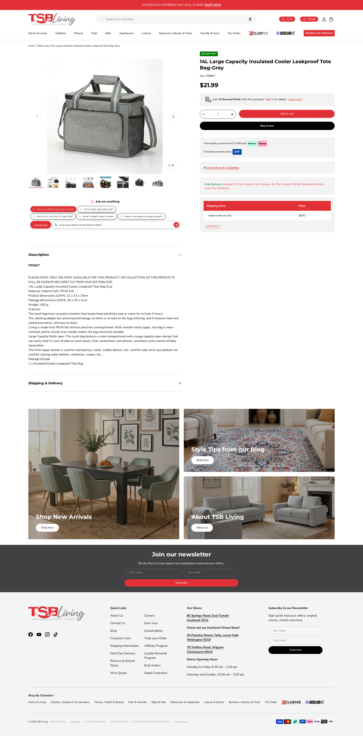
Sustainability (153, 631)
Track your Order (155, 638)
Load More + (213, 226)
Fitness (78, 33)
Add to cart (287, 113)
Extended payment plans (217, 151)
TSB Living (43, 46)
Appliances (126, 33)
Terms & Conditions (95, 721)
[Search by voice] (250, 19)
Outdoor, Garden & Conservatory (70, 702)
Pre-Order (234, 33)
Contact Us (117, 623)
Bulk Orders (152, 665)
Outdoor (60, 33)
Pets (94, 33)
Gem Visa (150, 623)
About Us (202, 527)
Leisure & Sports (214, 702)
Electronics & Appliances (185, 702)
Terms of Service (119, 721)
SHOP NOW (213, 5)
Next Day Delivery (122, 653)
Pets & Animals (137, 702)
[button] (331, 19)
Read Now (202, 460)
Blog (113, 631)
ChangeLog (180, 721)
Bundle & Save (210, 33)
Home (31, 46)
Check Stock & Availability (222, 168)
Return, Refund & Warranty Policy (151, 721)
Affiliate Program (156, 646)
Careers (149, 616)
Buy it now (267, 126)
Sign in (270, 99)
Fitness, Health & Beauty (109, 702)
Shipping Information (124, 646)
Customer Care (120, 638)
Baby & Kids (158, 702)
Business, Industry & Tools (175, 33)
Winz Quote (118, 673)
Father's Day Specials (319, 33)
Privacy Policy (58, 721)
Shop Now (47, 527)
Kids (108, 33)
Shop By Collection (41, 695)
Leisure (146, 33)
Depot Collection (155, 673)
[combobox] (176, 19)
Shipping (75, 721)
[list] (105, 116)
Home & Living (37, 33)
